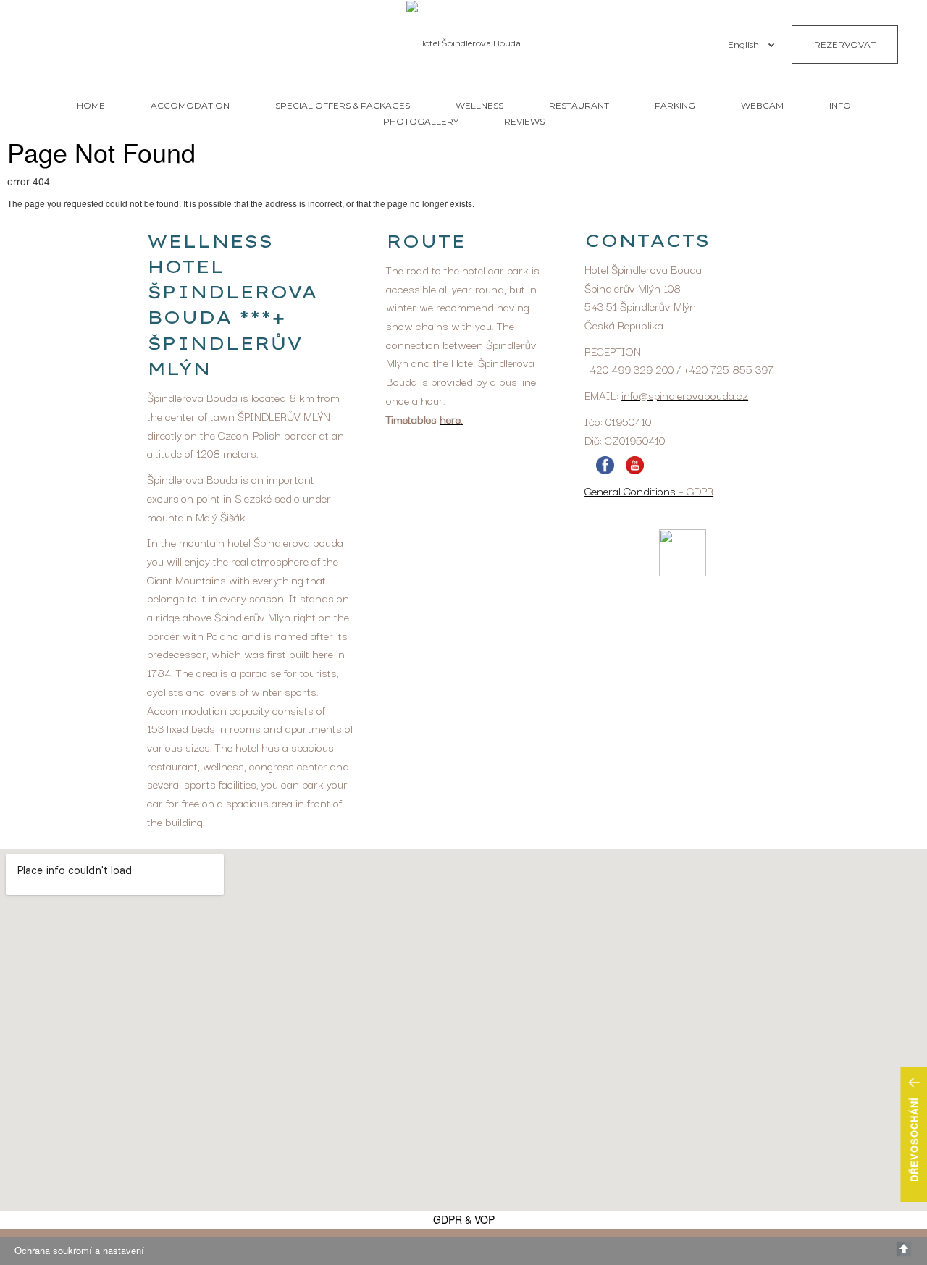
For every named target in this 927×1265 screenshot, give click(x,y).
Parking (675, 105)
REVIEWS (524, 121)
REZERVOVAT (845, 44)
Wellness (479, 105)
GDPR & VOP (464, 1219)
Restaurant (579, 105)
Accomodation (190, 105)
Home (91, 105)
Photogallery (420, 121)
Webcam (762, 105)
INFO (840, 105)
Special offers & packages (342, 105)
